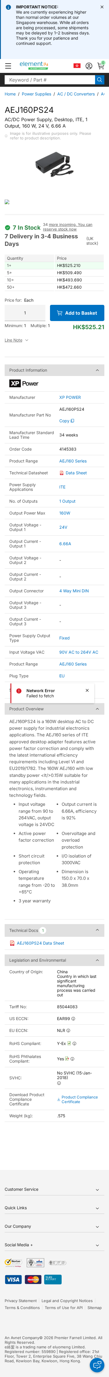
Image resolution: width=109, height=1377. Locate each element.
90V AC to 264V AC (78, 652)
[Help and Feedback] (97, 1365)
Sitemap (94, 1307)
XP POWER (70, 397)
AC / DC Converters (76, 93)
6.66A (65, 543)
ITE (62, 486)
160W (64, 512)
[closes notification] (102, 7)
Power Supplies (36, 93)
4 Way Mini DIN (74, 590)
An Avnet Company (22, 1337)
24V (63, 527)
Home (10, 93)
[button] (8, 66)
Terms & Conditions (22, 1307)
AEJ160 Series (73, 461)
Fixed (64, 637)
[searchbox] (50, 79)
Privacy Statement (21, 1300)
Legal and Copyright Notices (67, 1300)
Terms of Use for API (64, 1307)
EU (62, 675)
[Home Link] (45, 66)
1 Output (67, 501)
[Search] (99, 79)
